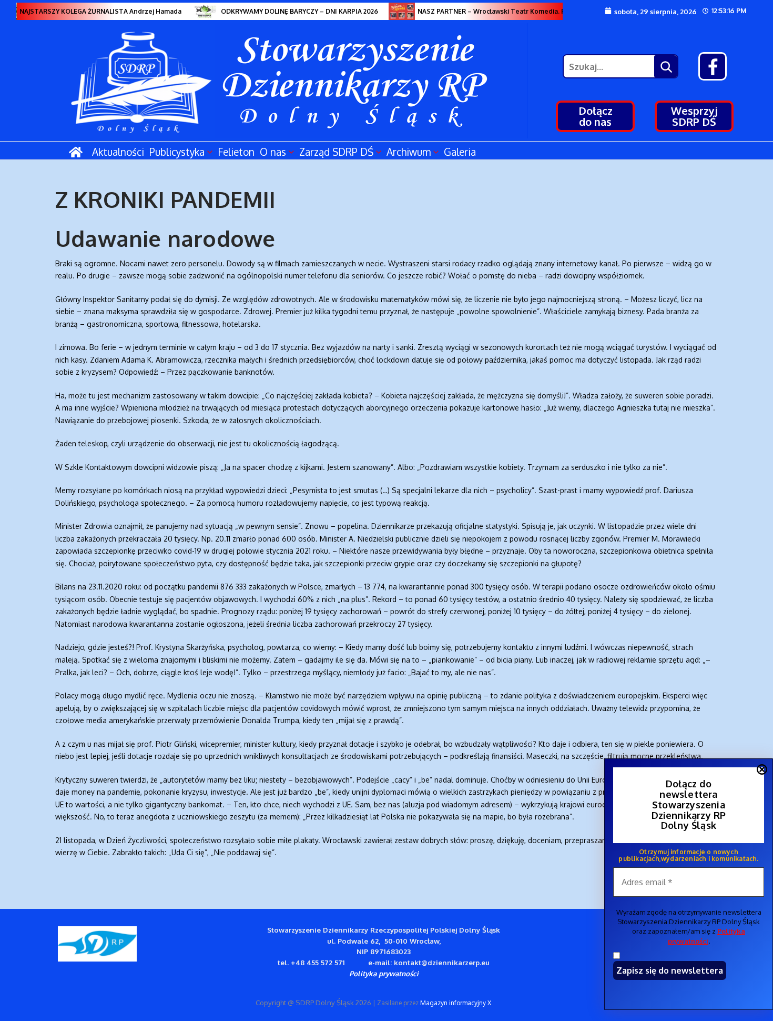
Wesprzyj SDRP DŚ (694, 116)
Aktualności (118, 151)
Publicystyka (177, 151)
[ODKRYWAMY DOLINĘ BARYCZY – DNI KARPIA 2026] (198, 11)
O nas (273, 151)
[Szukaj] (665, 66)
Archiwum (409, 151)
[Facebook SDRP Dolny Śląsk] (712, 66)
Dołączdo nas (595, 116)
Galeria (460, 151)
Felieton (236, 151)
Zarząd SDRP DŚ (336, 151)
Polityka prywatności (384, 973)
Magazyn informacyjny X (455, 1003)
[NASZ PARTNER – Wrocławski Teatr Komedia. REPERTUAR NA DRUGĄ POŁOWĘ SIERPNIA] (394, 11)
